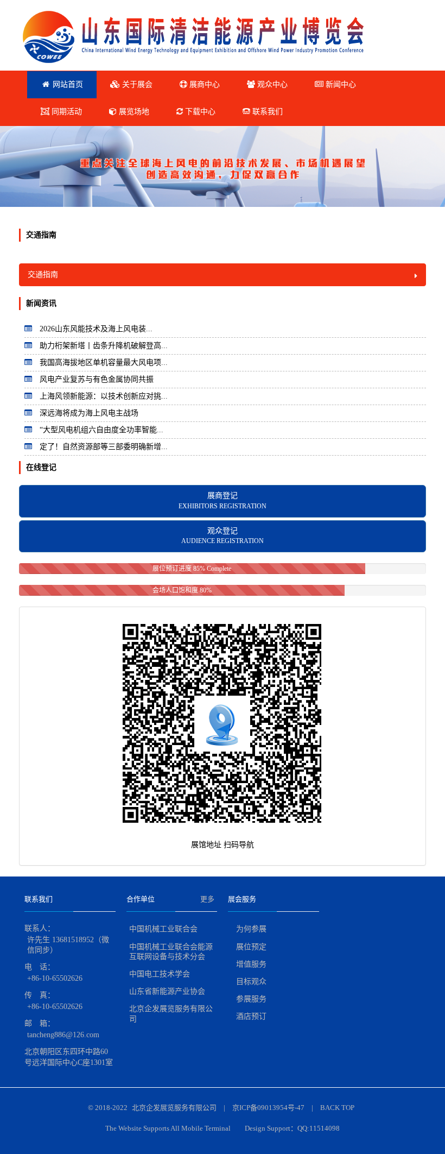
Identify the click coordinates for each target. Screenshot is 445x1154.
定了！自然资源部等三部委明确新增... (104, 447)
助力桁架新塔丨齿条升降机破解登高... (104, 346)
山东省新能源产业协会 (167, 991)
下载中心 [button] (199, 112)
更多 (207, 899)
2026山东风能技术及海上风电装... (96, 329)
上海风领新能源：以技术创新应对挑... (104, 396)
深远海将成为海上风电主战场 (89, 413)
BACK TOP (337, 1107)
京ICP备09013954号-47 (268, 1107)
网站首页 (66, 84)
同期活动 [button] (65, 112)
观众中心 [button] (271, 84)
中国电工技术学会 (159, 974)
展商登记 (222, 500)
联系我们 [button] (266, 112)
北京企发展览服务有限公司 (171, 1014)
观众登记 (222, 536)
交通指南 (43, 274)
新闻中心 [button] (339, 84)
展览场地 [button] (133, 112)
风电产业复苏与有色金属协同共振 (97, 379)
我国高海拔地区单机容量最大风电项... (104, 362)
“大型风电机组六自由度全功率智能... (101, 430)
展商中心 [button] (203, 84)
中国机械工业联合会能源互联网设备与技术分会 (171, 952)
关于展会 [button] (136, 84)
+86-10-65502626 (54, 978)
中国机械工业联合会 (163, 929)
